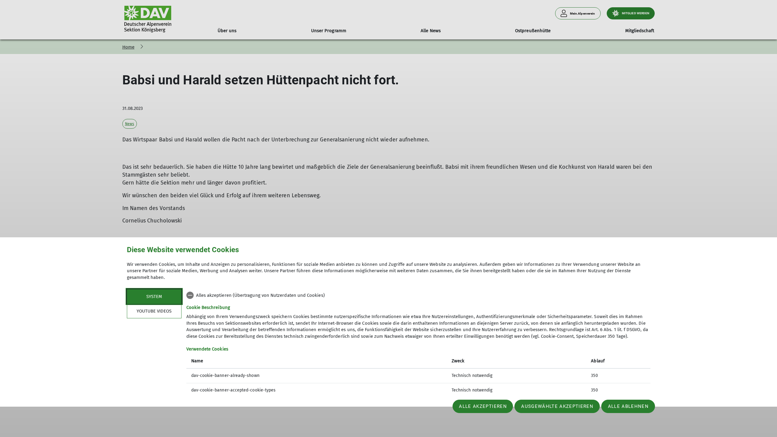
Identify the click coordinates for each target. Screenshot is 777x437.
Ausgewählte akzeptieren (557, 406)
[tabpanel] (418, 343)
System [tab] (154, 296)
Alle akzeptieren (483, 406)
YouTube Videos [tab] (154, 311)
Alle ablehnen (628, 406)
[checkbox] (418, 295)
